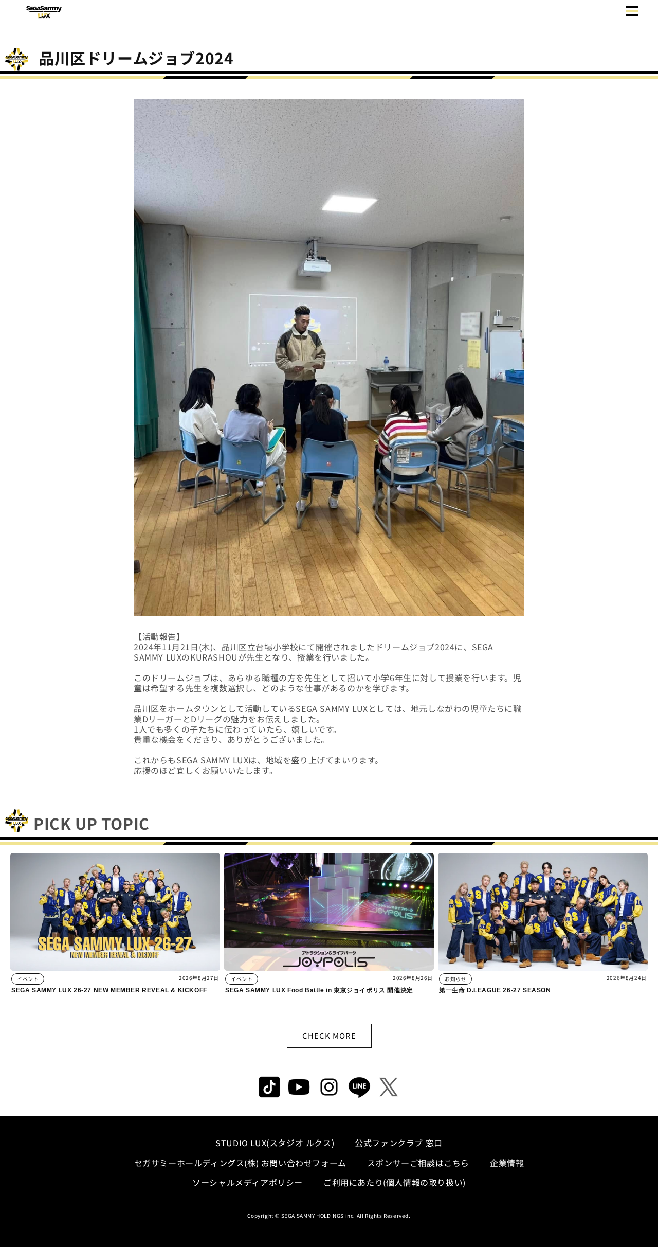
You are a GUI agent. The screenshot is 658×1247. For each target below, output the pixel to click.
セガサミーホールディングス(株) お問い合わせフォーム (240, 1162)
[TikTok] (269, 1087)
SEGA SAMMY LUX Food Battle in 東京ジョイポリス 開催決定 (319, 990)
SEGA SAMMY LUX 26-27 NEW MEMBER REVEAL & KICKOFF (109, 990)
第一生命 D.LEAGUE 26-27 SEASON (495, 990)
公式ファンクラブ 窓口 (399, 1142)
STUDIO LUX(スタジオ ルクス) (274, 1142)
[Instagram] (329, 1087)
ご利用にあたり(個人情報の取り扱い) (394, 1182)
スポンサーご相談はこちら (418, 1162)
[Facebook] (299, 1087)
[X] (388, 1087)
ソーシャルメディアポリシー (247, 1182)
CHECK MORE (329, 1035)
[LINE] (358, 1087)
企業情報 (507, 1162)
